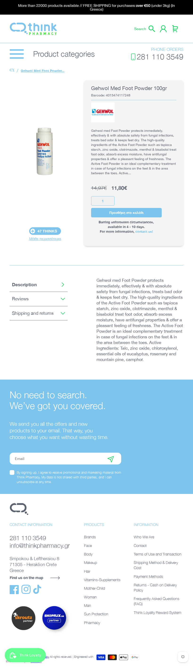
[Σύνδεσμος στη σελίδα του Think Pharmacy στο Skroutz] (23, 630)
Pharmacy (92, 623)
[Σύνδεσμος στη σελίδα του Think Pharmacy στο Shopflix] (54, 634)
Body (88, 554)
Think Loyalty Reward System (157, 612)
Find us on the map (26, 577)
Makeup (90, 562)
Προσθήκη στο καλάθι (126, 213)
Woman (90, 597)
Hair (87, 571)
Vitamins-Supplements (102, 580)
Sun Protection (96, 614)
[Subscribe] (111, 458)
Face (88, 545)
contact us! (144, 231)
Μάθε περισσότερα (45, 238)
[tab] (39, 284)
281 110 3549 (160, 56)
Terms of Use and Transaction (157, 554)
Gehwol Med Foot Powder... (42, 71)
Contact (140, 545)
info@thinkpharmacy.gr (40, 545)
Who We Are (144, 537)
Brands (90, 537)
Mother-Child (94, 588)
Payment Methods (148, 576)
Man (87, 605)
